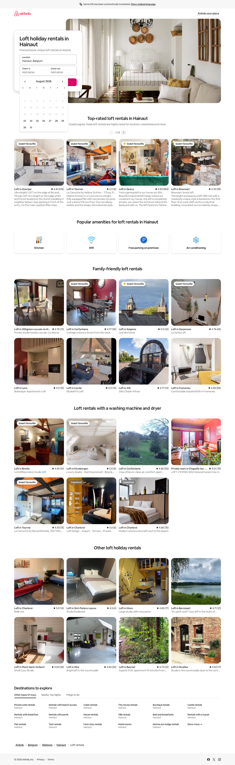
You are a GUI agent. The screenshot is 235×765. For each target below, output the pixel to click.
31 (31, 127)
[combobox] (48, 61)
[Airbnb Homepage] (22, 13)
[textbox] (34, 72)
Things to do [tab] (72, 694)
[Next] (123, 132)
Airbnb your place (208, 13)
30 (24, 127)
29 (62, 120)
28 (56, 120)
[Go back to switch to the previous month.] (25, 81)
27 (50, 120)
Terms (50, 759)
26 (43, 120)
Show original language (143, 4)
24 (31, 120)
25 (37, 120)
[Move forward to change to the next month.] (62, 81)
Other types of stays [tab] (25, 694)
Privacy (40, 759)
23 (24, 120)
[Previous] (111, 132)
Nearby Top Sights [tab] (51, 694)
